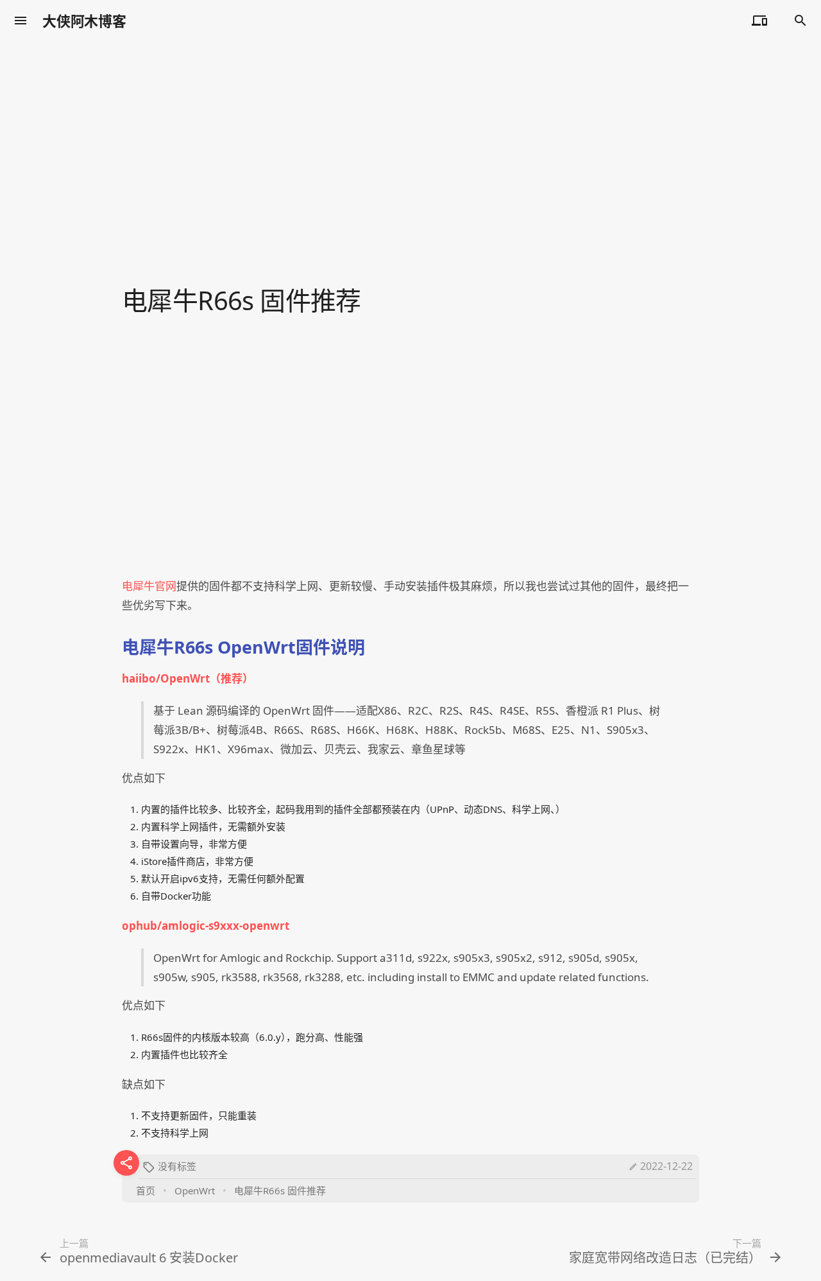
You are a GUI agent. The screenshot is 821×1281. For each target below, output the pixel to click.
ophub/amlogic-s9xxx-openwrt (205, 925)
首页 (145, 1190)
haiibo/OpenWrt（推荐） (187, 678)
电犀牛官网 (149, 586)
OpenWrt (194, 1190)
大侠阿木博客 (84, 20)
